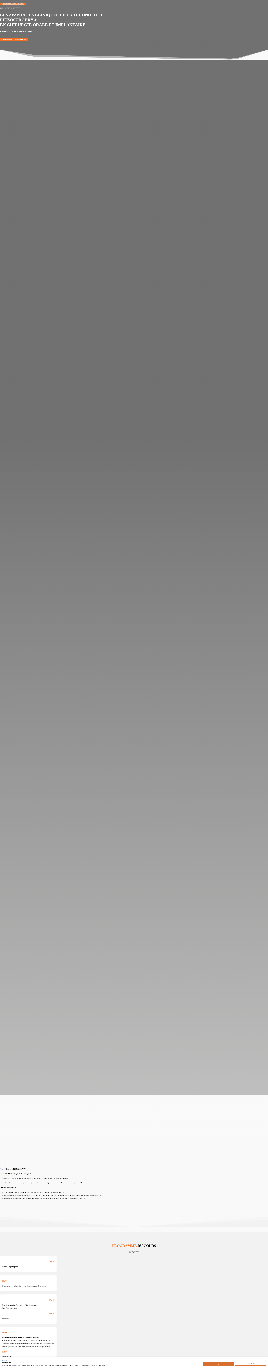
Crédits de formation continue (13, 4)
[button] (4, 1360)
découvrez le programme (14, 39)
